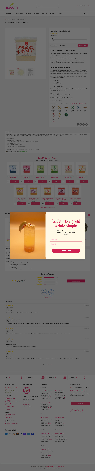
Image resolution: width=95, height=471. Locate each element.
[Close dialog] (84, 212)
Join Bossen (66, 250)
